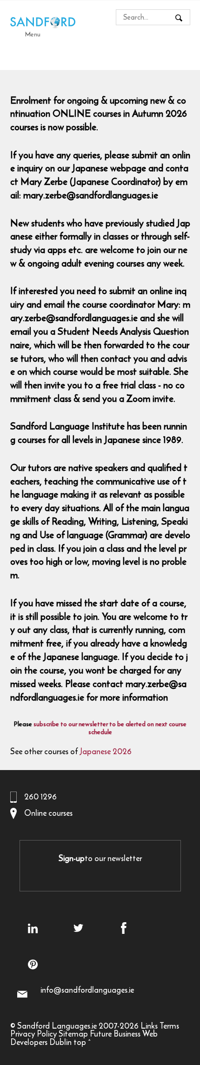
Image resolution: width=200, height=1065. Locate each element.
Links (149, 1026)
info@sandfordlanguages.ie (87, 990)
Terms (169, 1026)
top (79, 1042)
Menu (32, 34)
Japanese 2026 (106, 751)
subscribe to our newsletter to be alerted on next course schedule (110, 728)
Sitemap (73, 1034)
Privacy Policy (33, 1034)
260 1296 (40, 797)
